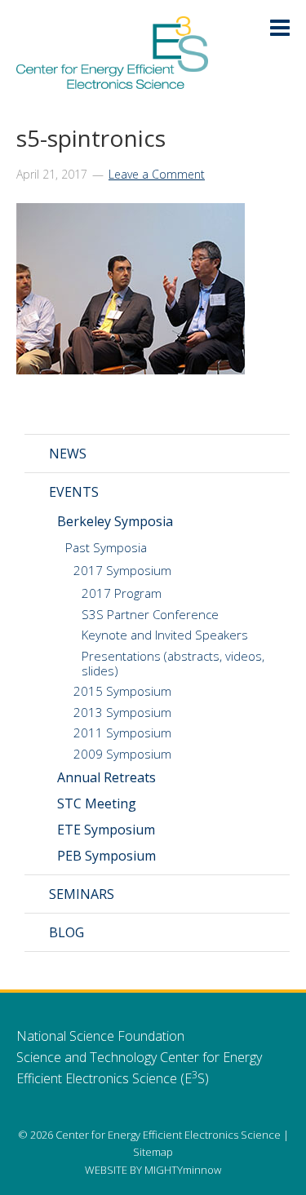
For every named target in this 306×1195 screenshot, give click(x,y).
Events (74, 492)
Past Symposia (106, 547)
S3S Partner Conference (150, 614)
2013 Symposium (122, 712)
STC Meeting (96, 803)
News (67, 454)
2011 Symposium (122, 732)
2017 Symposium (122, 570)
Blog (66, 932)
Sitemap (153, 1151)
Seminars (81, 894)
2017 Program (122, 593)
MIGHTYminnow (182, 1169)
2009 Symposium (122, 754)
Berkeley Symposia (115, 521)
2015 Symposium (122, 691)
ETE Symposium (106, 830)
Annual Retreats (106, 777)
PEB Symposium (106, 856)
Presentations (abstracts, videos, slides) (173, 663)
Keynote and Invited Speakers (165, 634)
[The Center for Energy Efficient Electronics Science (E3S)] (112, 79)
